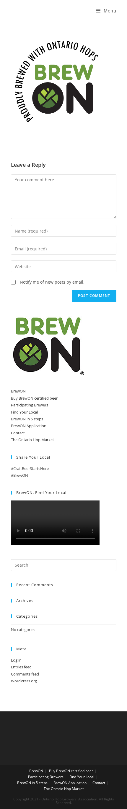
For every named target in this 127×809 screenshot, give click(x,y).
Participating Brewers (29, 405)
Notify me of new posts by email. (52, 282)
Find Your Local (24, 412)
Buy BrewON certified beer (34, 398)
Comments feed (25, 674)
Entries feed (21, 667)
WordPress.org (24, 681)
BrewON (18, 391)
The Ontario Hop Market (32, 439)
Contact (18, 433)
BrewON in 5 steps (27, 419)
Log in (16, 660)
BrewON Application (28, 425)
